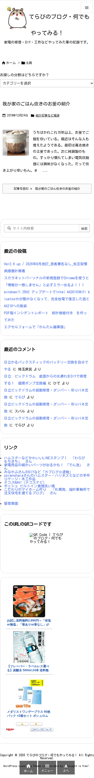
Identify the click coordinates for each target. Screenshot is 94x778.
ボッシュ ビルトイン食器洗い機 (29, 486)
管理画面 (11, 503)
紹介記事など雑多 (48, 115)
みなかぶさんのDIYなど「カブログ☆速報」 (38, 472)
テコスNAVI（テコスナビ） (25, 482)
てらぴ (20, 397)
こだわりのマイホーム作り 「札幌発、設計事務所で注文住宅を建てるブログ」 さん (47, 491)
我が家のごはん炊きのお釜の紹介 (36, 104)
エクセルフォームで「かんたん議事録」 (35, 327)
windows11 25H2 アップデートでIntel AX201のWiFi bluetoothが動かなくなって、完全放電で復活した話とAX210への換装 (47, 299)
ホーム (11, 62)
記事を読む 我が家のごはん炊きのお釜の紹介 (47, 188)
